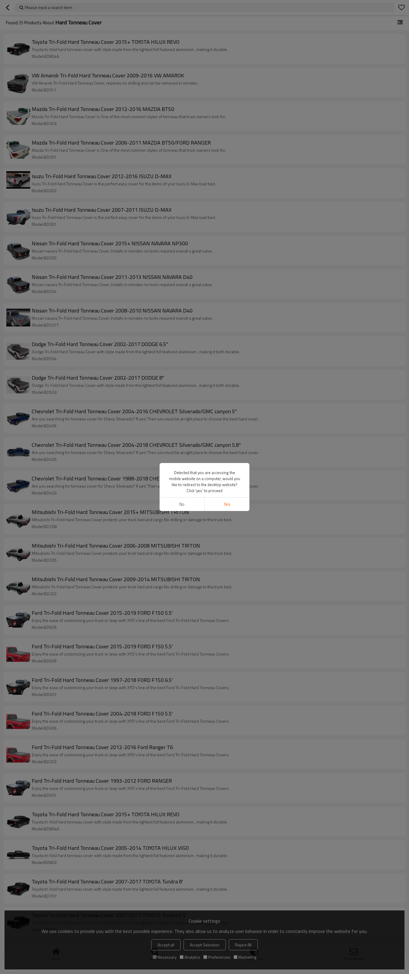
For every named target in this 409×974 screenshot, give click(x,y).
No (181, 504)
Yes (227, 504)
